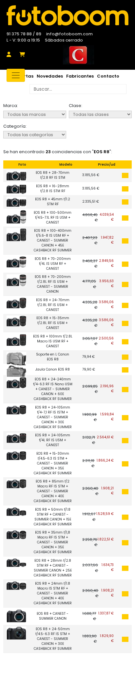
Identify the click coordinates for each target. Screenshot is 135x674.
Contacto (108, 76)
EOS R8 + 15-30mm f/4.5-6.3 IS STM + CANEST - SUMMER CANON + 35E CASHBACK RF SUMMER (53, 463)
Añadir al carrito (125, 175)
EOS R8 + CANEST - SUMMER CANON (52, 616)
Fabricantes (80, 76)
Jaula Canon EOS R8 (52, 369)
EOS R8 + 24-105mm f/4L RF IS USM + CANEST (52, 440)
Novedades (50, 76)
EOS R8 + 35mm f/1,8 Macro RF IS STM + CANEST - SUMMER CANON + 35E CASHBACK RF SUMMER (53, 542)
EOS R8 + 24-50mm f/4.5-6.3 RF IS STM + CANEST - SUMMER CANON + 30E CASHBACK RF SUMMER (53, 639)
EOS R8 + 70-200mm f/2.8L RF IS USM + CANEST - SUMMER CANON (53, 284)
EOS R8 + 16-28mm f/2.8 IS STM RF (52, 188)
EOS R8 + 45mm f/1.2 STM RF (52, 202)
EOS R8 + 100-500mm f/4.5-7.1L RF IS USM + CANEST (52, 217)
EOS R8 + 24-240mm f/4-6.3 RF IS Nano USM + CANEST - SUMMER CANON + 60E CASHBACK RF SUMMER (52, 389)
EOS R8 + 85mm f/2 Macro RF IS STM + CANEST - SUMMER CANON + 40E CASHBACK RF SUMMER (53, 491)
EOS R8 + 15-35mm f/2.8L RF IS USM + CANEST (52, 323)
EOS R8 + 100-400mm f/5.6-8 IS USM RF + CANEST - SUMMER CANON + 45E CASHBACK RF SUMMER (53, 240)
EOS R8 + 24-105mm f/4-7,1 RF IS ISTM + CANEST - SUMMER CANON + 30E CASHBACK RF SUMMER (53, 417)
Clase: (75, 105)
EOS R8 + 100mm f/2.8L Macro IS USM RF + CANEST (52, 341)
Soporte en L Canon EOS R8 (52, 357)
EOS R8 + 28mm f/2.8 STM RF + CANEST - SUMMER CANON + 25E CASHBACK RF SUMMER (53, 568)
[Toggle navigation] (16, 75)
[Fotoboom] (67, 15)
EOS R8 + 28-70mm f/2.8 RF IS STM (52, 175)
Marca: (10, 105)
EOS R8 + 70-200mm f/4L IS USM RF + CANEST (53, 263)
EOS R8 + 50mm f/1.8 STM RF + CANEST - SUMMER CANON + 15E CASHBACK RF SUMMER (53, 517)
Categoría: (15, 126)
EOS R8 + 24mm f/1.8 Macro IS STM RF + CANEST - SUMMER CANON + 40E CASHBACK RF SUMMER (53, 593)
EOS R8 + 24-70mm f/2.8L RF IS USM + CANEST (52, 305)
